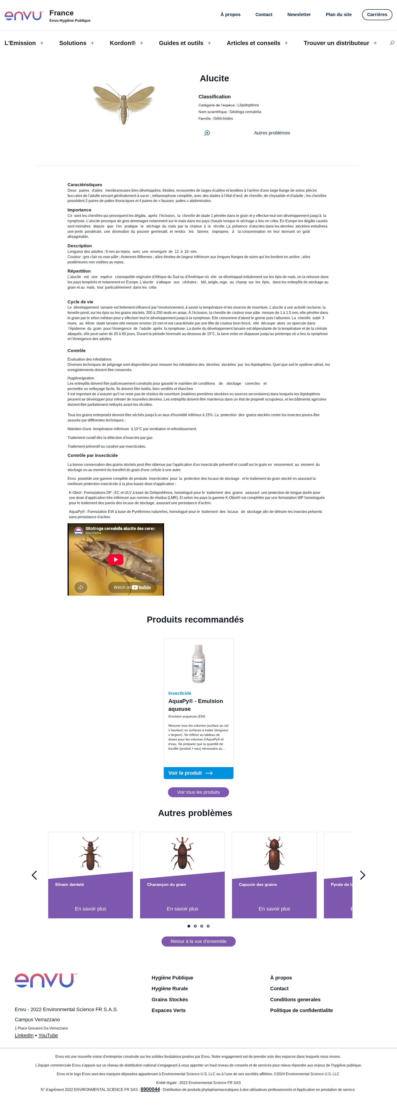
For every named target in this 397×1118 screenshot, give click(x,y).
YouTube (48, 1035)
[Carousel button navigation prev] (34, 875)
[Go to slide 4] (208, 926)
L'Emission (20, 43)
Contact (279, 988)
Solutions (72, 43)
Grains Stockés (170, 999)
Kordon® (123, 43)
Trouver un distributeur (336, 43)
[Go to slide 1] (188, 926)
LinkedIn (24, 1035)
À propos (281, 978)
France (61, 13)
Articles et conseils (253, 43)
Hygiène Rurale (170, 988)
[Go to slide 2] (195, 926)
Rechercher (392, 43)
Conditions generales (295, 999)
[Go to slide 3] (201, 926)
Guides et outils (181, 43)
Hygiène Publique (172, 978)
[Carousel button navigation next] (362, 875)
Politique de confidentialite (301, 1010)
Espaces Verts (169, 1010)
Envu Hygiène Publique (70, 21)
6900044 (150, 1089)
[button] (198, 792)
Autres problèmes (272, 132)
